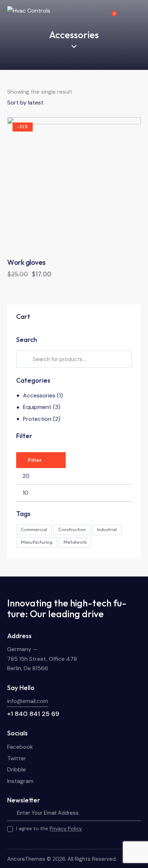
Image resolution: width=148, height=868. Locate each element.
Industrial (107, 529)
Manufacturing (36, 542)
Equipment (37, 407)
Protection (37, 419)
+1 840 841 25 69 (33, 713)
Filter (35, 460)
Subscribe (135, 813)
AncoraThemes (26, 859)
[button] (54, 184)
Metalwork (75, 542)
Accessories (39, 395)
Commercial (34, 529)
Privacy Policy (66, 828)
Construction (72, 529)
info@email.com (27, 701)
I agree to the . (49, 828)
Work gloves (26, 262)
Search (24, 359)
